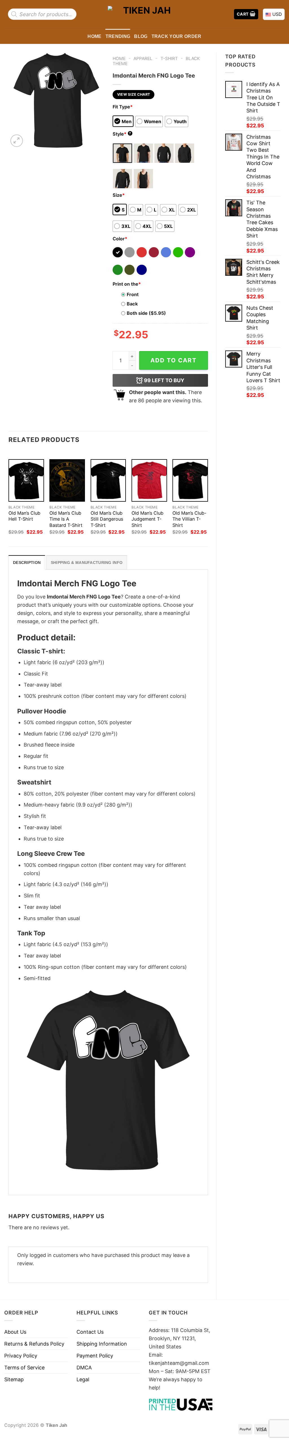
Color (120, 238)
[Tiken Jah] (144, 14)
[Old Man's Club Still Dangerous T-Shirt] (108, 480)
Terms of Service (24, 1368)
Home (94, 36)
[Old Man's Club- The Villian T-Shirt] (190, 480)
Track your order (177, 36)
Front (133, 294)
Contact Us (90, 1332)
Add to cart (173, 360)
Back (132, 304)
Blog (140, 36)
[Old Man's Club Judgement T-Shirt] (149, 480)
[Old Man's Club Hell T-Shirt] (26, 480)
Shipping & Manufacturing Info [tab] (86, 562)
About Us (15, 1332)
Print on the (127, 284)
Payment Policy (94, 1356)
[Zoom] (16, 140)
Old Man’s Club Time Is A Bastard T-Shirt (65, 519)
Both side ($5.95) (146, 313)
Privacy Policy (20, 1356)
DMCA (84, 1368)
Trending (118, 36)
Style (122, 134)
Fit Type (123, 107)
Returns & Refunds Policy (34, 1344)
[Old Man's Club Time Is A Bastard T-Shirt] (67, 480)
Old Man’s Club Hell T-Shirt (24, 516)
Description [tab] (27, 562)
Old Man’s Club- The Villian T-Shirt (189, 519)
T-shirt (169, 58)
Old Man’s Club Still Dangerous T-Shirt (107, 519)
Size (119, 195)
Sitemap (14, 1379)
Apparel (142, 58)
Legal (82, 1379)
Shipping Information (101, 1344)
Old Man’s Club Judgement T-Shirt (147, 519)
